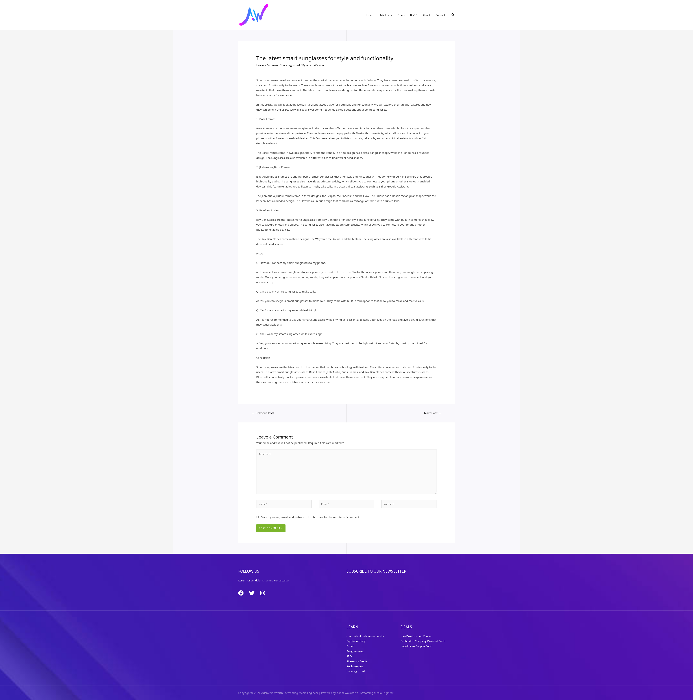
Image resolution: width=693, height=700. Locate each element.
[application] (390, 15)
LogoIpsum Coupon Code (416, 646)
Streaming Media (356, 661)
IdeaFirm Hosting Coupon (416, 636)
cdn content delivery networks (365, 636)
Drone (350, 646)
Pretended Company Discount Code (423, 641)
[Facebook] (241, 593)
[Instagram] (262, 593)
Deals (401, 15)
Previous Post (263, 413)
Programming (354, 651)
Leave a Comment (267, 65)
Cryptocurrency (356, 641)
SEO (349, 656)
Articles (384, 15)
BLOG (413, 15)
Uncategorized (290, 65)
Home (370, 15)
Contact (440, 15)
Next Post (432, 413)
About (426, 15)
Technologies (354, 666)
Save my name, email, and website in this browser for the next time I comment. (310, 517)
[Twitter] (251, 593)
